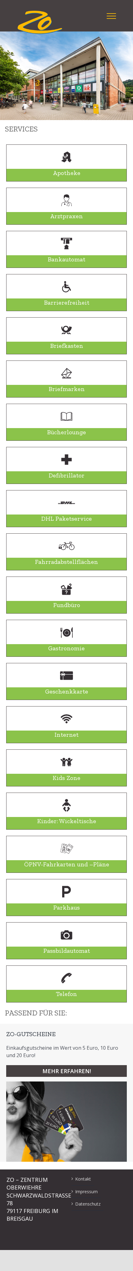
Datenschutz (88, 1204)
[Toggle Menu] (111, 16)
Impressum (86, 1191)
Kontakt (83, 1179)
